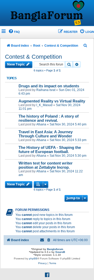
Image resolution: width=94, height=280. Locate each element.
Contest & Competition (33, 56)
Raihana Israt (45, 90)
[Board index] (47, 13)
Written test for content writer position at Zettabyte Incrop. (46, 165)
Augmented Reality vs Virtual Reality (52, 101)
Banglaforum (55, 249)
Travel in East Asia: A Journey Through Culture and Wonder (46, 134)
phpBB (33, 258)
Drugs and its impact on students (49, 86)
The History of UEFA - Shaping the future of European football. (50, 149)
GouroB (60, 252)
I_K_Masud (44, 105)
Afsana (41, 124)
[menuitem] (14, 32)
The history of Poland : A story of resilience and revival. (49, 118)
